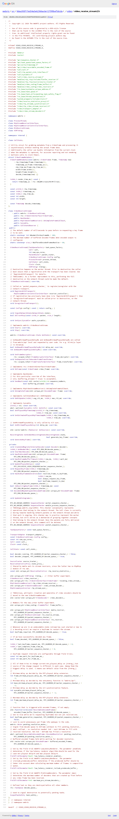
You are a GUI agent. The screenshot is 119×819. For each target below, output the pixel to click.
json (115, 815)
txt (109, 815)
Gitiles (14, 815)
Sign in (114, 4)
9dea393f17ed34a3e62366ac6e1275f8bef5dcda (40, 11)
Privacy (20, 815)
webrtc (6, 11)
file (50, 17)
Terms (26, 815)
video (69, 11)
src (13, 11)
